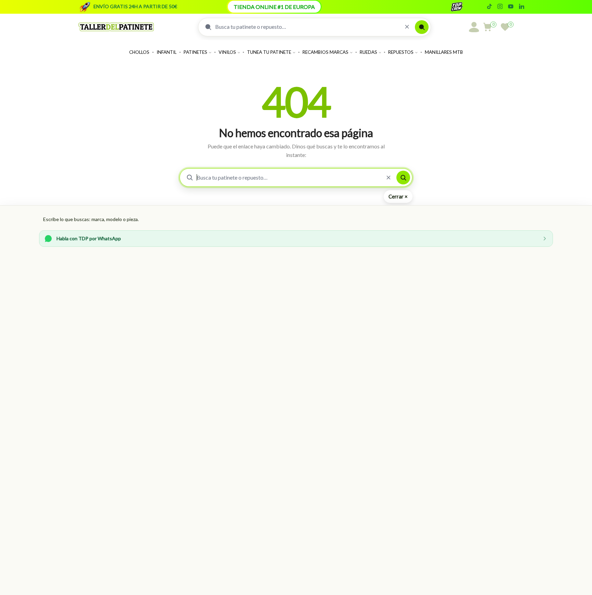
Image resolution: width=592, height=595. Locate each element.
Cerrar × (398, 196)
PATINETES (195, 52)
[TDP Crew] (462, 6)
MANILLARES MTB (444, 52)
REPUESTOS (401, 52)
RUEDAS (368, 52)
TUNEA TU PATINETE (269, 52)
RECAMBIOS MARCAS (325, 52)
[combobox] (307, 26)
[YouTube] (510, 7)
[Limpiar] (407, 27)
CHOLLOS (139, 52)
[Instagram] (500, 7)
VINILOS (227, 52)
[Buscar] (422, 27)
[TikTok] (489, 7)
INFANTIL (166, 52)
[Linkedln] (521, 7)
